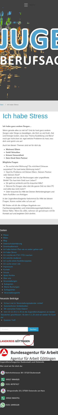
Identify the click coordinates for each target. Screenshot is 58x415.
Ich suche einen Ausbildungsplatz (17, 261)
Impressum (8, 267)
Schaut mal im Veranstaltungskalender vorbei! (23, 303)
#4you (5, 235)
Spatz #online (9, 275)
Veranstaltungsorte (12, 293)
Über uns (7, 278)
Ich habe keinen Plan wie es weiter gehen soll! (23, 249)
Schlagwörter (9, 290)
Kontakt (6, 269)
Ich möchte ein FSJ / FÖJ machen (17, 255)
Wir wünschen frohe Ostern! (16, 309)
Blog (5, 241)
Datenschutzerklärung (12, 243)
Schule (6, 272)
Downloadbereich (10, 246)
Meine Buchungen (11, 287)
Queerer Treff (9, 320)
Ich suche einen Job (11, 264)
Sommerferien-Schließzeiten (16, 306)
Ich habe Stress (10, 252)
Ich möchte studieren (12, 258)
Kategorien (8, 284)
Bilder (5, 238)
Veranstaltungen (10, 281)
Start (1, 105)
